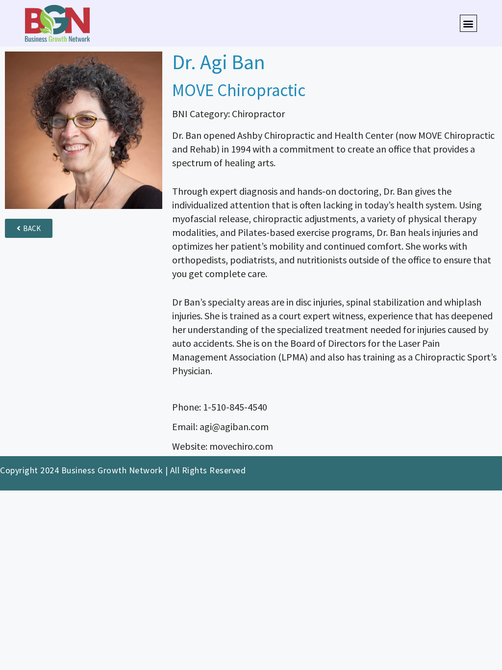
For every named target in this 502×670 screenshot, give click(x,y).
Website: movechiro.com (222, 446)
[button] (468, 23)
